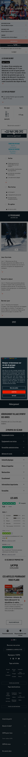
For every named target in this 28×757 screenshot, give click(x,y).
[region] (14, 378)
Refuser (14, 395)
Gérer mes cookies (14, 387)
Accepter (14, 392)
